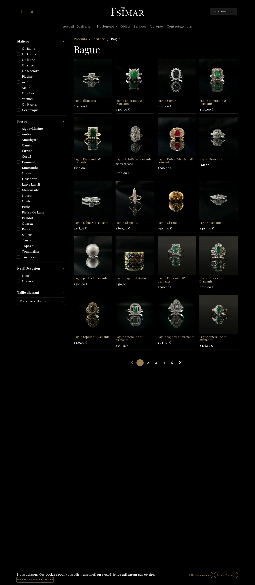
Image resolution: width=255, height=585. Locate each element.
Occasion (29, 281)
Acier (26, 88)
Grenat (27, 173)
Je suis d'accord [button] (226, 574)
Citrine (27, 151)
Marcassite (30, 190)
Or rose (28, 65)
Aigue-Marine (32, 128)
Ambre (27, 134)
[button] (79, 92)
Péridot (27, 218)
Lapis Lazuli (31, 184)
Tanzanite (29, 240)
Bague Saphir (167, 101)
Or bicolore (30, 71)
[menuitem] (69, 26)
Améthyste (30, 140)
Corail (26, 156)
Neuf (25, 276)
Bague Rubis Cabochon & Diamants (175, 160)
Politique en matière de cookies (35, 579)
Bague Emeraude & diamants (87, 160)
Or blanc (28, 60)
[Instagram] (32, 11)
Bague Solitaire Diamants (91, 223)
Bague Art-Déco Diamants (134, 159)
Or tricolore (31, 54)
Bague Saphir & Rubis (131, 278)
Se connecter (224, 11)
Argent (27, 82)
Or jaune (28, 48)
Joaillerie (99, 39)
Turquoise (29, 257)
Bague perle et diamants (91, 278)
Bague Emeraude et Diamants (213, 279)
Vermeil (27, 99)
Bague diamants (85, 101)
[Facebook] (21, 11)
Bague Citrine (167, 223)
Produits (80, 39)
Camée (27, 145)
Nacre (26, 196)
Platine (27, 76)
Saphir (27, 235)
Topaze (27, 246)
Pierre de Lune (33, 212)
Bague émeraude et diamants (129, 338)
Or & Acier (30, 104)
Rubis (26, 229)
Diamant (28, 162)
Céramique (30, 110)
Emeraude (30, 168)
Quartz (27, 223)
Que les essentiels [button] (201, 574)
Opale (26, 201)
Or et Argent (32, 93)
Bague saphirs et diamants (176, 337)
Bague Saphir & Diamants (92, 337)
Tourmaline (30, 251)
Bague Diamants (210, 159)
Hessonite (29, 179)
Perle (26, 207)
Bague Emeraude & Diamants (129, 102)
